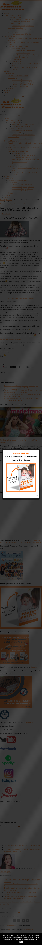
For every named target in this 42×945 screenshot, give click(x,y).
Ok (21, 942)
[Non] (40, 939)
